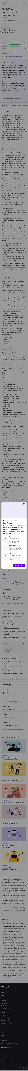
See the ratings (18, 565)
